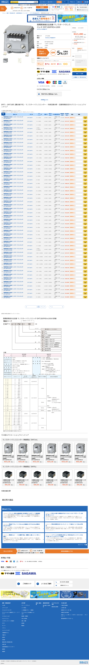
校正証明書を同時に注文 (79, 39)
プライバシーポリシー (27, 661)
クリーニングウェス (26, 605)
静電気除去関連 (55, 606)
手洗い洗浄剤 (24, 618)
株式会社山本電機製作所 (42, 29)
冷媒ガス (4, 635)
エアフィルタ (5, 607)
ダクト (3, 623)
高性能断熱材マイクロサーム (67, 618)
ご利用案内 (7, 661)
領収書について (52, 2)
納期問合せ (72, 117)
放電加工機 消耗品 (65, 612)
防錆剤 (23, 623)
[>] (58, 306)
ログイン (65, 2)
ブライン (4, 628)
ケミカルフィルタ (6, 616)
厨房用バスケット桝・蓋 (66, 610)
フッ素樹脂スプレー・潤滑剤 (27, 610)
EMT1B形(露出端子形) (35, 13)
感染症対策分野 (46, 603)
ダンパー (4, 625)
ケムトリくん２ (5, 618)
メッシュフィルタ (6, 630)
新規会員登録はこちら (67, 551)
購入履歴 (86, 2)
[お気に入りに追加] (2, 117)
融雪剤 (3, 649)
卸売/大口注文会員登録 (42, 10)
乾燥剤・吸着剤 (25, 616)
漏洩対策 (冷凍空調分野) (7, 642)
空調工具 (4, 644)
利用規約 (34, 661)
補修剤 (3, 651)
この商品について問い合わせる (79, 77)
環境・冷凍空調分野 (11, 13)
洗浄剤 (3, 639)
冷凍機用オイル (5, 632)
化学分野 (23, 603)
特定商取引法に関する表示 (16, 661)
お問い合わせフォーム (83, 9)
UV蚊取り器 (63, 607)
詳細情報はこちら (44, 99)
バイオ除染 (24, 607)
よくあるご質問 (46, 584)
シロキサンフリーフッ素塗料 (8, 621)
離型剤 (23, 625)
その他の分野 (64, 603)
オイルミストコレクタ (6, 610)
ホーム (4, 13)
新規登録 (59, 2)
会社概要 (3, 661)
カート (73, 2)
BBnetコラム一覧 (81, 544)
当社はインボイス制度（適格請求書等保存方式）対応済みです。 (33, 5)
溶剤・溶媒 (24, 621)
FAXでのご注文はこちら (49, 94)
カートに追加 (80, 70)
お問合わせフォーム (64, 585)
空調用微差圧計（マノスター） (22, 13)
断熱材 (3, 637)
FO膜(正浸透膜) (64, 605)
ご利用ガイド (44, 2)
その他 (3, 605)
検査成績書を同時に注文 (79, 43)
